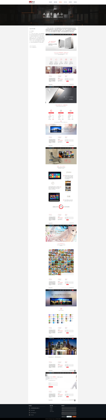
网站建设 (51, 407)
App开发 (51, 408)
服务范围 (55, 2)
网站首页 (50, 2)
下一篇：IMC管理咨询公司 (32, 47)
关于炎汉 (65, 2)
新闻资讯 (70, 2)
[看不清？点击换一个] (69, 416)
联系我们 (75, 2)
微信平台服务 (52, 411)
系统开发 (51, 410)
